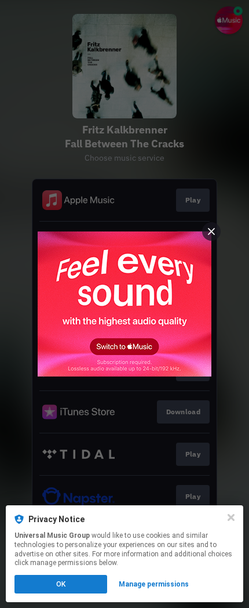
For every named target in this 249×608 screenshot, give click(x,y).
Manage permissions (154, 584)
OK (60, 584)
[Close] (231, 517)
